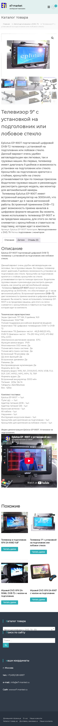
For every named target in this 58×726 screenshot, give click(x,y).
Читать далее (9, 549)
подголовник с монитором (31, 232)
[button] (52, 38)
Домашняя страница (12, 718)
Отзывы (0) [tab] (33, 240)
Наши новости (36, 718)
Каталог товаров (10, 721)
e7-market (16, 5)
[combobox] (29, 629)
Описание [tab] (9, 240)
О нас (25, 718)
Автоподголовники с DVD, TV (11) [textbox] (28, 630)
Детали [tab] (21, 240)
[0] (53, 7)
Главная (6, 24)
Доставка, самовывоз (29, 721)
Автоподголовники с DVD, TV (26, 24)
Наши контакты (46, 721)
